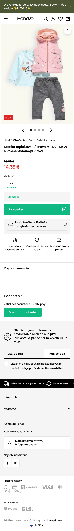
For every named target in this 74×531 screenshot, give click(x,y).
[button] (70, 6)
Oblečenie (19, 140)
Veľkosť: (9, 176)
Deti (31, 140)
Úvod (7, 140)
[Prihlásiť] (53, 18)
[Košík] (68, 18)
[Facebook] (7, 463)
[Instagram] (16, 463)
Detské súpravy (46, 140)
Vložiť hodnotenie (22, 312)
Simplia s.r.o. (55, 520)
